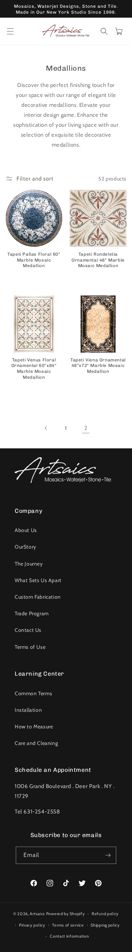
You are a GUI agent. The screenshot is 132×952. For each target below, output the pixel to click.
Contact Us (28, 630)
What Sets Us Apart (38, 580)
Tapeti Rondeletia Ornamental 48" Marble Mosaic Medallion (98, 260)
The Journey (29, 563)
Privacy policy (32, 925)
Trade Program (32, 613)
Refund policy (105, 913)
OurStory (25, 546)
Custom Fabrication (38, 597)
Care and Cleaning (36, 743)
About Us (26, 530)
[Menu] (10, 31)
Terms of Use (30, 647)
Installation (28, 710)
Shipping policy (105, 925)
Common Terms (33, 693)
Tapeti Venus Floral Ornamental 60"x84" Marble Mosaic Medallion (34, 368)
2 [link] (86, 428)
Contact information (69, 936)
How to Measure (34, 726)
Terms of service (68, 925)
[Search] (104, 31)
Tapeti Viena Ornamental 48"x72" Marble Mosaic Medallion (98, 365)
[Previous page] (46, 428)
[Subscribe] (108, 855)
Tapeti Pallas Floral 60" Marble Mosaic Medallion (33, 260)
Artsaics (37, 913)
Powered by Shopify (65, 913)
